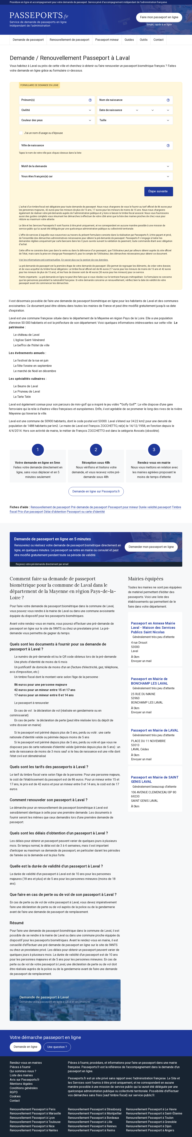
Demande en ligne (25, 1047)
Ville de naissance (32, 145)
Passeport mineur (107, 40)
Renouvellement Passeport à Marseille (35, 1113)
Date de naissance (110, 110)
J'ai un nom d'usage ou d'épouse (43, 132)
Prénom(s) (28, 99)
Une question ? (57, 1047)
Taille (102, 120)
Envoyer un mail (141, 661)
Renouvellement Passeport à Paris (33, 1109)
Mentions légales (21, 1084)
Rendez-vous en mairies (26, 1063)
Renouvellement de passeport (69, 40)
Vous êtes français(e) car (37, 176)
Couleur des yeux (32, 120)
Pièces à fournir (20, 1067)
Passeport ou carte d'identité (86, 511)
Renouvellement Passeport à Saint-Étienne (154, 1113)
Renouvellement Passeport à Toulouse (35, 1122)
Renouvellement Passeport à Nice (32, 1126)
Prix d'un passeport (30, 511)
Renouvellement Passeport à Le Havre (151, 1109)
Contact (159, 40)
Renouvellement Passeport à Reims (91, 1130)
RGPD (14, 1092)
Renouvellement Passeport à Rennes (92, 1126)
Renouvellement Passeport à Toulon (149, 1118)
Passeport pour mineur (123, 507)
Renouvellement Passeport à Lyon (32, 1118)
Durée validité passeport (155, 507)
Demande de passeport (28, 40)
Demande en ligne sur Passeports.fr (96, 491)
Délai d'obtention (55, 511)
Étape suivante (158, 191)
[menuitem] (28, 40)
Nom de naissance (110, 99)
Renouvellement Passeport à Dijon (148, 1126)
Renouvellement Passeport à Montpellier (95, 1113)
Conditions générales (24, 1088)
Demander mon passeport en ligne (151, 547)
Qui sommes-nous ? (23, 1071)
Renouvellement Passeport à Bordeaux (93, 1118)
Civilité (25, 110)
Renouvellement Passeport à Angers (150, 1130)
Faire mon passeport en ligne (159, 17)
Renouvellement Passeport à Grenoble (151, 1122)
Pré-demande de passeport (89, 507)
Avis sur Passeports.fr (24, 1079)
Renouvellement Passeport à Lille (90, 1122)
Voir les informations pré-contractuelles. (40, 260)
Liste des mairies (21, 1075)
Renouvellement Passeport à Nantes (34, 1130)
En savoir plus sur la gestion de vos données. (84, 260)
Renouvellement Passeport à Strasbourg (94, 1109)
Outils (144, 40)
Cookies (15, 1096)
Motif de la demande (34, 166)
